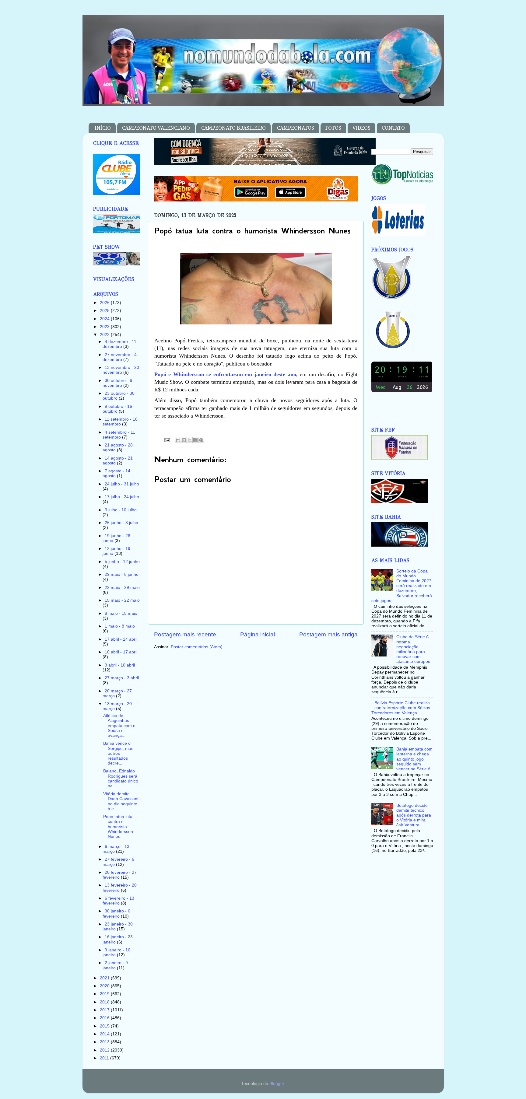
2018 (105, 1002)
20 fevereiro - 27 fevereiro (120, 875)
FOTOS (333, 128)
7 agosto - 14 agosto (116, 473)
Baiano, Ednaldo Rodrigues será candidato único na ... (120, 778)
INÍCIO (103, 128)
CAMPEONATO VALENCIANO (156, 128)
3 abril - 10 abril (120, 665)
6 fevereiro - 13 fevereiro (118, 900)
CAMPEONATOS (295, 128)
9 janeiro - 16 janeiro (116, 952)
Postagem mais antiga (328, 634)
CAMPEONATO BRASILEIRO (233, 128)
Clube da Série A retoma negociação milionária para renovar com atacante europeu (413, 649)
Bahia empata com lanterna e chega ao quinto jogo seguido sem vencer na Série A (414, 759)
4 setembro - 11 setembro (119, 434)
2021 (105, 978)
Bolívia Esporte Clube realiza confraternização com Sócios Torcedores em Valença (400, 708)
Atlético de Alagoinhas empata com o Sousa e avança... (119, 725)
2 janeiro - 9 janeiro (115, 965)
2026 (105, 302)
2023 (105, 326)
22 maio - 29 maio (122, 587)
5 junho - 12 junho (122, 561)
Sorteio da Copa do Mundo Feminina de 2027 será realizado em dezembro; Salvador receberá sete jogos (401, 586)
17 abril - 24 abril (121, 639)
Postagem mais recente (185, 634)
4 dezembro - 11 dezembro (119, 344)
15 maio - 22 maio (122, 600)
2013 (105, 1042)
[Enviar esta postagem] (167, 440)
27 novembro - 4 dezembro (120, 357)
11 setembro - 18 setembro (120, 421)
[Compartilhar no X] (190, 440)
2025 (105, 310)
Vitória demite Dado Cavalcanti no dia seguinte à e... (121, 801)
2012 (105, 1050)
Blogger (276, 1083)
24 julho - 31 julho (122, 484)
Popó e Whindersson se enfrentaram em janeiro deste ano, (226, 374)
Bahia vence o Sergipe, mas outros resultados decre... (118, 753)
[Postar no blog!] (184, 440)
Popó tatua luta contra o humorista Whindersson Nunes (118, 826)
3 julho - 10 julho (121, 510)
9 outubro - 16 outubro (117, 409)
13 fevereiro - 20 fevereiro (120, 887)
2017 (105, 1010)
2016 (105, 1018)
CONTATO (393, 128)
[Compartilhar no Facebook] (195, 440)
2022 (105, 334)
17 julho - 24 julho (122, 497)
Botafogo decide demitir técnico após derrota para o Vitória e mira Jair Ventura (413, 815)
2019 (105, 994)
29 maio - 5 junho (122, 574)
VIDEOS (361, 128)
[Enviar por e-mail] (178, 440)
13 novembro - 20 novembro (121, 370)
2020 (105, 986)
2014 (105, 1034)
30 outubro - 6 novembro (117, 383)
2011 (105, 1058)
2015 (105, 1026)
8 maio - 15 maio (121, 613)
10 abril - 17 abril (121, 652)
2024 (105, 319)
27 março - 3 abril (122, 678)
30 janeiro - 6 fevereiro (116, 913)
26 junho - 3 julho (121, 522)
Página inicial (257, 634)
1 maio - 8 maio (120, 626)
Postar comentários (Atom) (197, 647)
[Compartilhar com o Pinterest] (201, 440)
